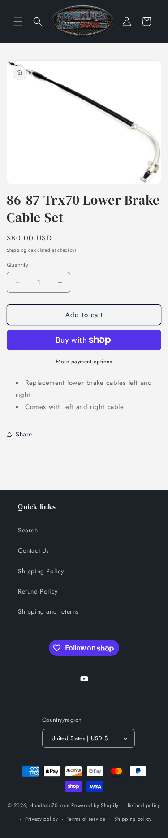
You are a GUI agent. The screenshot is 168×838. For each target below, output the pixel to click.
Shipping (17, 250)
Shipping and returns (48, 611)
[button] (18, 21)
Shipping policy (133, 818)
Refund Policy (38, 591)
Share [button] (24, 434)
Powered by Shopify (95, 804)
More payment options (84, 362)
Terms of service (86, 818)
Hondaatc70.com (50, 804)
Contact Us (33, 550)
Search (28, 530)
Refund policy (144, 805)
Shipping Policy (41, 571)
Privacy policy (41, 818)
